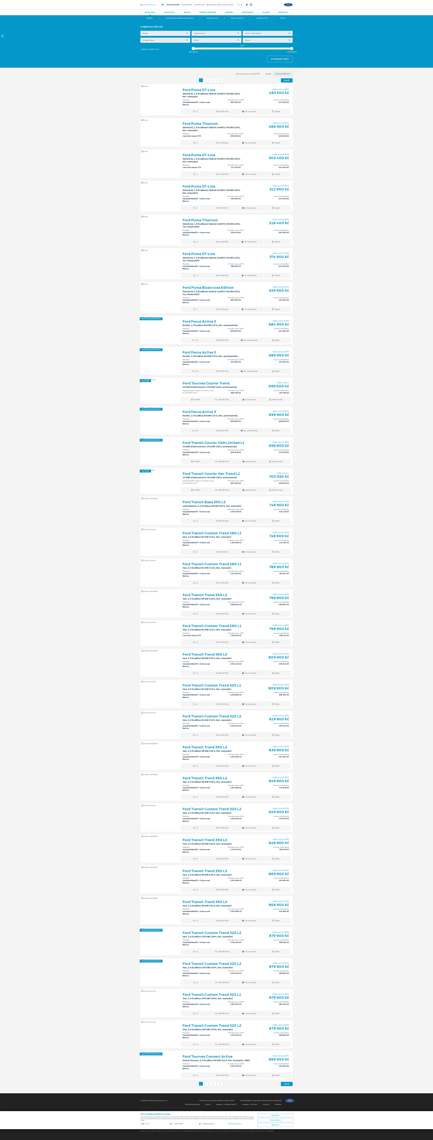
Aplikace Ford (262, 18)
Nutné (147, 1124)
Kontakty (283, 12)
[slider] (193, 48)
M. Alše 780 (200, 5)
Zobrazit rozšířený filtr (150, 49)
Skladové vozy (212, 18)
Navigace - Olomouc (249, 1104)
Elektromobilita (237, 18)
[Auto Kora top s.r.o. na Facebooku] (248, 5)
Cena (242, 46)
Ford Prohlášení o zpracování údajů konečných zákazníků (260, 1101)
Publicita (266, 1104)
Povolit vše (275, 1115)
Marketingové (209, 1124)
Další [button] (282, 18)
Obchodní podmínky (192, 1104)
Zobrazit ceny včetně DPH (249, 74)
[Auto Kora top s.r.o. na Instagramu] (252, 5)
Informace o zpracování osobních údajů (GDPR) (217, 1101)
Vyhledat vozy (280, 59)
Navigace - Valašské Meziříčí (226, 1104)
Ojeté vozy (169, 12)
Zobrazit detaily (234, 1124)
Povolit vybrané (275, 1120)
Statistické (178, 1124)
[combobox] (165, 33)
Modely (150, 18)
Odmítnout (275, 1125)
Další (286, 80)
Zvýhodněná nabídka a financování (180, 18)
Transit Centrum (207, 12)
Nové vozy (150, 12)
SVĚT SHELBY (248, 12)
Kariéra (229, 12)
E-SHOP (266, 12)
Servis (187, 12)
